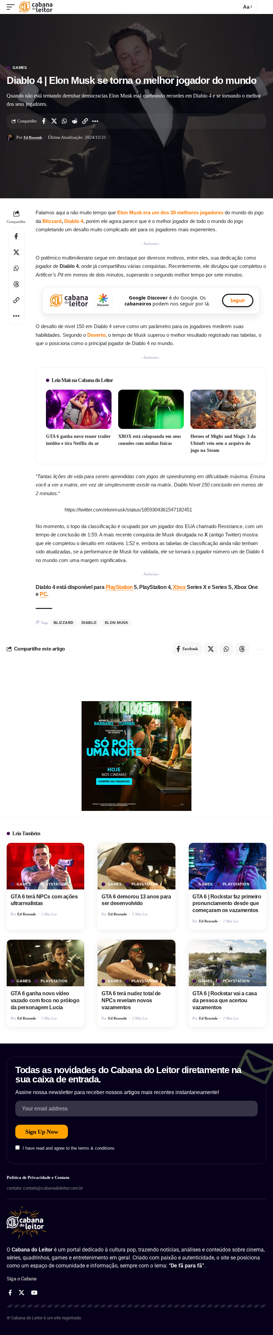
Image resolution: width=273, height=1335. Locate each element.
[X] (21, 1293)
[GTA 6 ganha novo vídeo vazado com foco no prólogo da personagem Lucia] (45, 963)
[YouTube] (34, 1293)
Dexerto (96, 335)
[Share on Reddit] (74, 121)
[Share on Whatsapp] (64, 121)
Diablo (89, 623)
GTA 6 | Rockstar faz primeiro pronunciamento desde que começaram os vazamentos (226, 903)
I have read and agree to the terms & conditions (69, 1148)
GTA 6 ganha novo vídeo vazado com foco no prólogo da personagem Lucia (45, 1000)
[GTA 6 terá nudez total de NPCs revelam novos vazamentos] (136, 963)
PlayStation (120, 587)
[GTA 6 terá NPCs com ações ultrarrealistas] (45, 866)
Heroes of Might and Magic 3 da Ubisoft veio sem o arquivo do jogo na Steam (223, 443)
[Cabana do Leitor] (36, 7)
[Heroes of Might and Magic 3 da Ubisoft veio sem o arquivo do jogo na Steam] (223, 409)
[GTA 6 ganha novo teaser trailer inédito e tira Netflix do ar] (79, 409)
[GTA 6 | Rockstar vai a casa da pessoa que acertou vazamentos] (227, 963)
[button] (12, 7)
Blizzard (52, 221)
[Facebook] (10, 1293)
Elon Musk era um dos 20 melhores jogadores (170, 212)
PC (43, 594)
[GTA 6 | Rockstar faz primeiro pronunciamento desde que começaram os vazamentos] (227, 866)
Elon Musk (117, 623)
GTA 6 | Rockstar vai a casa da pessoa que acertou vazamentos (224, 1000)
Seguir (237, 300)
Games (20, 68)
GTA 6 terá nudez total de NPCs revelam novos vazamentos (131, 1000)
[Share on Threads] (16, 284)
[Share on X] (54, 121)
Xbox (180, 587)
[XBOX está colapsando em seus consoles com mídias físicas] (151, 409)
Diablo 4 (73, 221)
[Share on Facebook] (43, 121)
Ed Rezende (33, 137)
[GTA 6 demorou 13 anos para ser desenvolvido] (136, 866)
